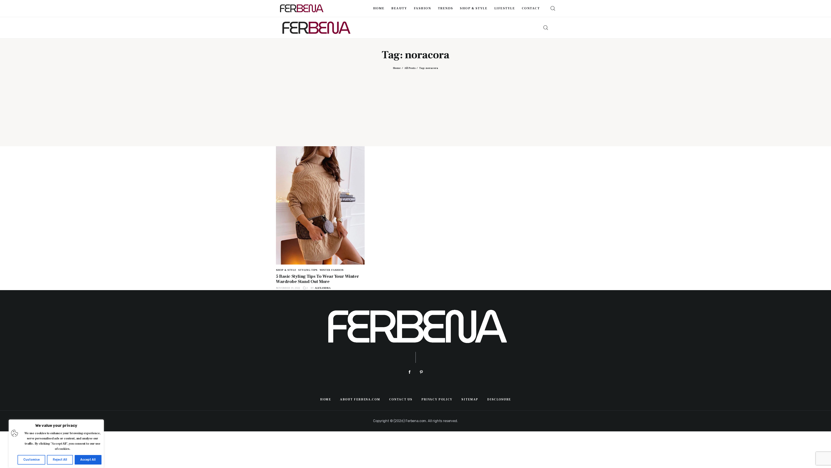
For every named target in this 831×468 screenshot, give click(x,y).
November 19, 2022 (288, 288)
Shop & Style (286, 270)
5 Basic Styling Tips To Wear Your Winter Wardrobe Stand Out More (317, 278)
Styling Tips (307, 270)
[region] (56, 443)
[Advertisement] (415, 104)
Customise (31, 460)
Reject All (60, 460)
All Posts (410, 68)
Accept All (88, 460)
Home (397, 68)
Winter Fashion (332, 270)
